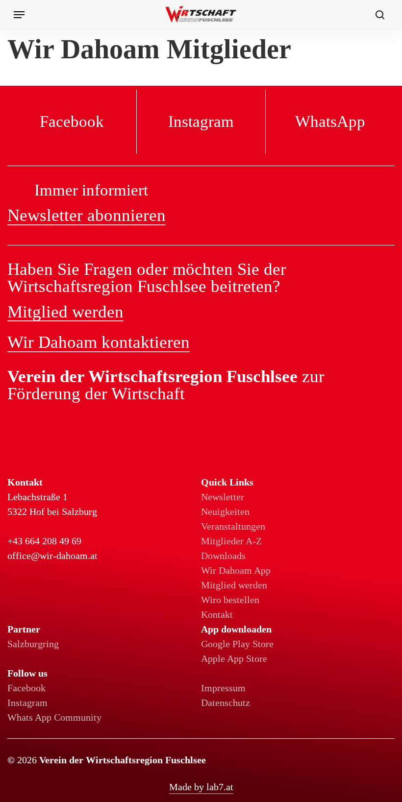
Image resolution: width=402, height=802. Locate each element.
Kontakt (217, 614)
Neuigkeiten (225, 511)
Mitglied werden (234, 585)
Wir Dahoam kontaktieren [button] (98, 342)
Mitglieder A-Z (231, 540)
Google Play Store (237, 643)
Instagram (27, 702)
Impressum (223, 687)
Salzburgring (33, 643)
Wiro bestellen (230, 599)
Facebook (26, 687)
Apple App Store (234, 658)
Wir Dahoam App (236, 570)
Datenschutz (225, 702)
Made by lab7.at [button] (201, 786)
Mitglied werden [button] (65, 312)
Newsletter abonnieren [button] (86, 215)
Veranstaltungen (233, 526)
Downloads (223, 555)
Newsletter (222, 496)
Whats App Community (54, 717)
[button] (19, 15)
